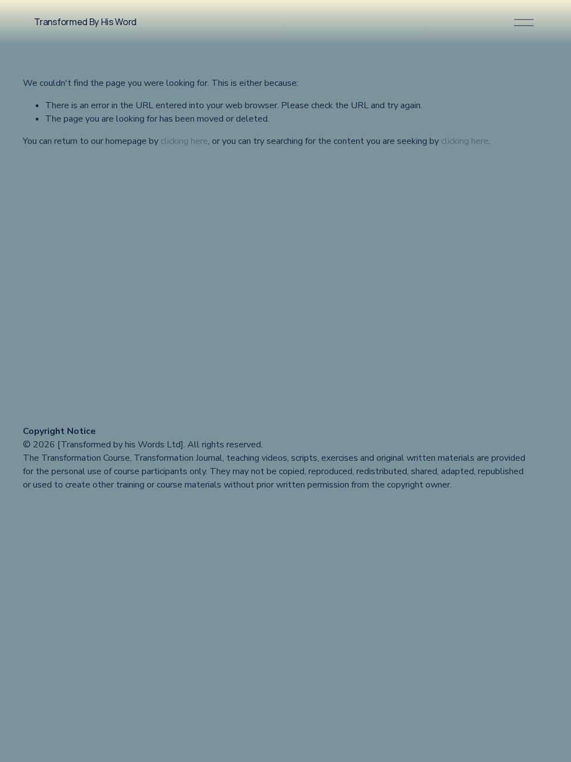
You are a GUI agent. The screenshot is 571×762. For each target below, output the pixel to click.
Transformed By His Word (85, 22)
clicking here (184, 141)
